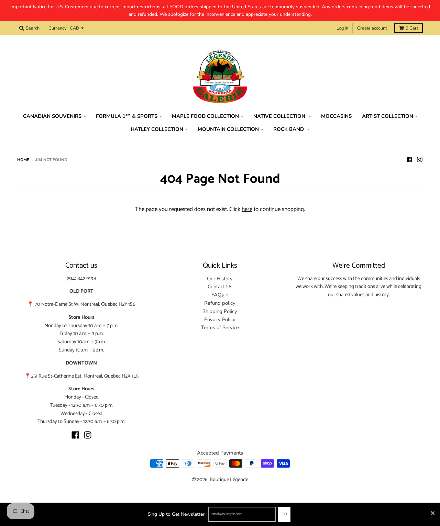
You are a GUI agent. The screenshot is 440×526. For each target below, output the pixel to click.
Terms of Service (220, 327)
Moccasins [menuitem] (336, 116)
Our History (220, 278)
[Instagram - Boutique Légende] (420, 159)
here (247, 209)
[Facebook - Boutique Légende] (409, 159)
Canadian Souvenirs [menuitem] (52, 116)
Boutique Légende (229, 479)
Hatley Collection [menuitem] (157, 129)
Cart (412, 28)
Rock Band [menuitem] (289, 129)
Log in (342, 28)
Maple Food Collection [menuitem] (205, 116)
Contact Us (220, 286)
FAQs (217, 294)
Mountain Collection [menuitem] (228, 129)
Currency (57, 28)
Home (23, 160)
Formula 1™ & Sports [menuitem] (126, 116)
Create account (372, 28)
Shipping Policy (219, 311)
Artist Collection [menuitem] (387, 116)
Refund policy (219, 303)
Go (284, 514)
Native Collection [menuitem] (280, 116)
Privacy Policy (219, 319)
